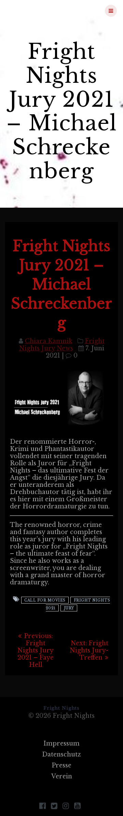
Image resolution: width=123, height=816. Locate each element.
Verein (61, 776)
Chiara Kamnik (48, 341)
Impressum (61, 743)
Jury (69, 608)
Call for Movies (45, 600)
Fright (41, 10)
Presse (61, 765)
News (65, 348)
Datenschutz (61, 754)
